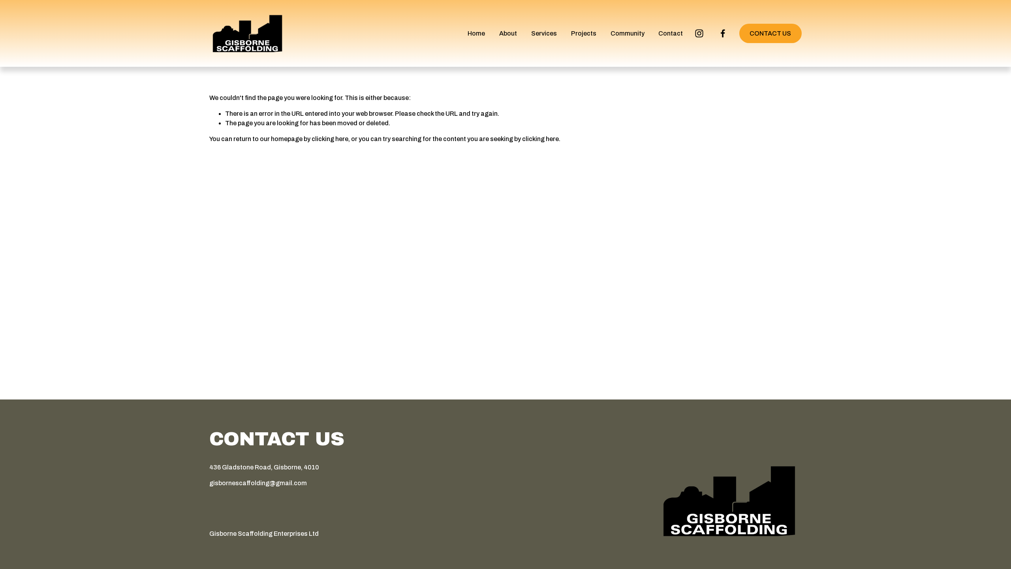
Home (476, 33)
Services (544, 33)
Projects (583, 33)
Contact (670, 33)
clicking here (330, 139)
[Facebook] (723, 33)
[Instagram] (699, 33)
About (508, 33)
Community (628, 33)
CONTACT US (770, 33)
